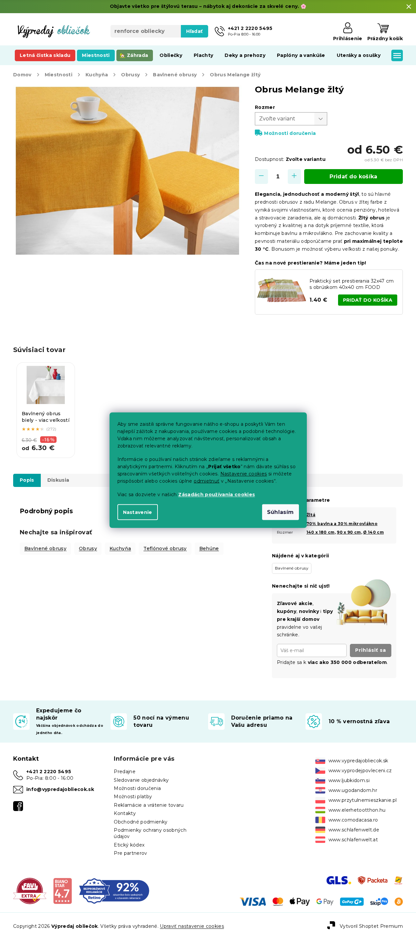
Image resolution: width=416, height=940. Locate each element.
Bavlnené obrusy (45, 548)
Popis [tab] (27, 480)
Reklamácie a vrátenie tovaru (149, 805)
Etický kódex (129, 845)
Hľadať (194, 31)
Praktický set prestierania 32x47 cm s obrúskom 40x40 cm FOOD (351, 284)
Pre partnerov (130, 853)
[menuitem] (45, 55)
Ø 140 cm (373, 532)
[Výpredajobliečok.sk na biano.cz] (62, 891)
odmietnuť (206, 480)
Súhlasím (280, 512)
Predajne (124, 772)
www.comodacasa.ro (353, 820)
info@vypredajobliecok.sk (60, 789)
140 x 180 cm (320, 532)
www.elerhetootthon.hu (357, 810)
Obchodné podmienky (140, 822)
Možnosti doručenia (290, 133)
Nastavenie (137, 512)
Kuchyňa (120, 548)
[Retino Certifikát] (114, 891)
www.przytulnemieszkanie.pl (363, 800)
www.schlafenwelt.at (353, 840)
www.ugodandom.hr (353, 790)
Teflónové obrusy (164, 548)
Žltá (310, 514)
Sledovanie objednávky (141, 780)
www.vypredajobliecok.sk (358, 761)
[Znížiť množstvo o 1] (261, 176)
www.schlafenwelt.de (354, 830)
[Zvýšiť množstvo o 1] (294, 176)
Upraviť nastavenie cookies (192, 926)
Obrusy (88, 548)
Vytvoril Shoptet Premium (371, 926)
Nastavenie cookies (243, 473)
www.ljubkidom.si (349, 780)
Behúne (209, 548)
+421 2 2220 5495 (48, 772)
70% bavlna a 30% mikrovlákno (342, 523)
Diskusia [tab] (58, 480)
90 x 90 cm (349, 532)
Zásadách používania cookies (216, 494)
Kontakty (125, 813)
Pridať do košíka (353, 176)
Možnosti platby (133, 797)
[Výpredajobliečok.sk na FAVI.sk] (29, 891)
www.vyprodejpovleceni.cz (360, 771)
